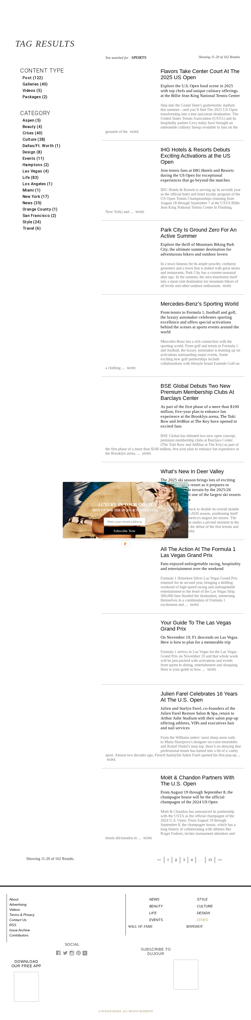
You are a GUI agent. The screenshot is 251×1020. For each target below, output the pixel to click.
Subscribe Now (124, 530)
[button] (125, 504)
